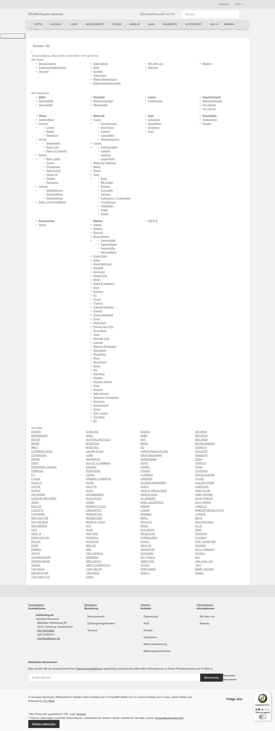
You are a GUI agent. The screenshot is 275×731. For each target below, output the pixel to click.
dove (96, 287)
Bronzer (105, 186)
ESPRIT (145, 467)
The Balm (99, 416)
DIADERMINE (148, 459)
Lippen (97, 143)
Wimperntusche (110, 139)
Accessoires (210, 119)
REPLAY (91, 545)
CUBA (89, 455)
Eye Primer (107, 127)
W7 (95, 420)
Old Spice (99, 373)
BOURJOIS (92, 443)
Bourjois (98, 232)
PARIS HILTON (40, 537)
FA (32, 474)
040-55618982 (46, 630)
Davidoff (98, 267)
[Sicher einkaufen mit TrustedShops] (150, 14)
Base (104, 178)
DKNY (96, 279)
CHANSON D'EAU (42, 451)
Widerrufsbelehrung (155, 644)
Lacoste (98, 342)
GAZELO (36, 482)
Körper (43, 154)
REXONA (200, 545)
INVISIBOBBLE (95, 494)
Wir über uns (207, 616)
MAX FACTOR (39, 518)
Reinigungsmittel (103, 100)
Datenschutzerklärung (89, 668)
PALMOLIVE (147, 533)
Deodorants (53, 143)
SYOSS (144, 565)
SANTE (35, 553)
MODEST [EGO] (95, 522)
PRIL (89, 549)
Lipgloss (106, 154)
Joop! (96, 334)
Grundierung (108, 202)
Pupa (96, 385)
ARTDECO (201, 435)
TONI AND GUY (40, 576)
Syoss (96, 409)
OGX (34, 529)
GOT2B (35, 486)
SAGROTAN (147, 549)
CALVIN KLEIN (94, 451)
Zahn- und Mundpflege (52, 202)
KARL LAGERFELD (151, 502)
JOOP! (35, 502)
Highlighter (107, 205)
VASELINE (92, 431)
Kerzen (207, 123)
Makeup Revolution (104, 346)
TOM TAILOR (94, 569)
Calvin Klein (100, 256)
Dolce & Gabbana (103, 283)
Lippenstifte (107, 158)
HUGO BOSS (94, 498)
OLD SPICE (147, 529)
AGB (146, 623)
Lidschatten (107, 135)
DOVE (144, 463)
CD (142, 447)
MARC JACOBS (204, 569)
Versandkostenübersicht (169, 717)
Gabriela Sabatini (103, 307)
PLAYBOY (201, 537)
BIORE (35, 443)
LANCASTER (93, 510)
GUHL (89, 490)
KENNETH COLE (96, 506)
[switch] (262, 717)
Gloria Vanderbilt (103, 314)
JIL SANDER (147, 498)
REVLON (145, 545)
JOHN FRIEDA (204, 498)
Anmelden (224, 4)
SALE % (153, 220)
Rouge (105, 213)
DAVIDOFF (201, 455)
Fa (95, 295)
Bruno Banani (101, 236)
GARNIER (146, 478)
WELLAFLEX (93, 561)
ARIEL (89, 435)
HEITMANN (38, 494)
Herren (43, 139)
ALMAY (199, 573)
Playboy (98, 377)
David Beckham (102, 263)
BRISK (144, 443)
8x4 (197, 557)
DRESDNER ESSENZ (44, 467)
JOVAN (90, 502)
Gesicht (43, 123)
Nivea (96, 365)
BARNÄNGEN (39, 435)
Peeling (50, 178)
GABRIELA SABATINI (98, 478)
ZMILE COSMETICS (98, 565)
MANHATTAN (94, 514)
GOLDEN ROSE (204, 482)
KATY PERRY (203, 502)
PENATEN (201, 533)
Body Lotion (53, 158)
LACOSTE (37, 510)
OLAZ (89, 529)
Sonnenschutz (54, 198)
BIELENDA (201, 439)
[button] (37, 604)
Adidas (97, 224)
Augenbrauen (109, 123)
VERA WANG (148, 569)
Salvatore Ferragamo (106, 397)
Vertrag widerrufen (44, 723)
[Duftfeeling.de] (28, 24)
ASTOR (35, 439)
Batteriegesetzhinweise (157, 651)
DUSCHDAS (93, 471)
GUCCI (144, 486)
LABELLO (201, 506)
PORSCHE (92, 541)
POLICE (36, 541)
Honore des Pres (103, 326)
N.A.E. (199, 525)
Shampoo (153, 127)
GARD (89, 576)
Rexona (98, 389)
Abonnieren (211, 677)
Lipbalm (105, 151)
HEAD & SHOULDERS (153, 490)
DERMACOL (93, 459)
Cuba (96, 259)
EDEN (198, 459)
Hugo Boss (99, 330)
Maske (50, 131)
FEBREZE (37, 471)
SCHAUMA (146, 553)
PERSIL (145, 541)
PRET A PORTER (205, 541)
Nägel (96, 166)
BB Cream (107, 182)
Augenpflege (46, 119)
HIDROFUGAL (149, 494)
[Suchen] (243, 14)
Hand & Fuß (53, 170)
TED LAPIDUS (94, 553)
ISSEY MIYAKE (204, 494)
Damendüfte (46, 100)
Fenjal (97, 299)
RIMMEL (36, 549)
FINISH (90, 474)
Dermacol (99, 271)
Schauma (99, 401)
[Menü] (269, 694)
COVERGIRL (39, 455)
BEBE (143, 435)
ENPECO (200, 463)
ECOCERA (201, 471)
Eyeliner (105, 131)
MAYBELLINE (94, 518)
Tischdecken (155, 100)
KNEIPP (145, 506)
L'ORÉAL (200, 514)
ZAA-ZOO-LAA (204, 561)
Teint (96, 174)
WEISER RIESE (40, 561)
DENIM (35, 459)
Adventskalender (212, 100)
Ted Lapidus (100, 413)
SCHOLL (200, 553)
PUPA (34, 545)
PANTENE (92, 533)
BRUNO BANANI (205, 443)
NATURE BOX (39, 522)
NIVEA (144, 525)
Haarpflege (154, 123)
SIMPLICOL (147, 561)
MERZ (144, 518)
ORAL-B (36, 533)
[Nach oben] (12, 36)
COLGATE (201, 451)
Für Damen (209, 104)
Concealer (107, 190)
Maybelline (99, 354)
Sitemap (204, 623)
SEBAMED (92, 557)
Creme (50, 127)
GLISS (90, 482)
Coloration (154, 119)
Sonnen (43, 186)
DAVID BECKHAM (151, 455)
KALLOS (36, 506)
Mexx (96, 358)
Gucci (96, 318)
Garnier (97, 311)
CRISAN (36, 431)
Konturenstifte (109, 147)
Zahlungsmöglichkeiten (101, 623)
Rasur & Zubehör (56, 151)
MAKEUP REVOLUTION (209, 510)
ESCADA (91, 467)
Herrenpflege (108, 252)
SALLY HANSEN (204, 549)
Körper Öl (52, 174)
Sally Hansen (101, 393)
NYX (88, 525)
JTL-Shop (49, 700)
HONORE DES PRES (43, 498)
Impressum (150, 637)
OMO (198, 529)
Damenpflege (109, 244)
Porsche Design (102, 381)
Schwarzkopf (101, 405)
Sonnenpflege (54, 194)
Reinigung (52, 135)
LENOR (144, 510)
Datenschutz (150, 616)
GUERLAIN (201, 486)
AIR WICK (201, 431)
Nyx (95, 369)
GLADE (199, 478)
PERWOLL (92, 537)
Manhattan (99, 350)
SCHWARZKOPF (41, 557)
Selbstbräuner (54, 190)
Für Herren (209, 108)
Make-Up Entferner (104, 162)
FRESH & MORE (205, 474)
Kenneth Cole (101, 338)
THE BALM (37, 569)
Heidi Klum (99, 322)
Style (151, 131)
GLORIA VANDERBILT (153, 482)
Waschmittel (100, 104)
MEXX (198, 518)
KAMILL (145, 573)
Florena (98, 303)
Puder (104, 209)
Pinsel (96, 170)
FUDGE (35, 478)
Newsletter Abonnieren (230, 677)
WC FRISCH (147, 557)
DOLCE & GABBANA (98, 463)
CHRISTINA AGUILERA (154, 451)
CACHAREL (93, 573)
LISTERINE (38, 514)
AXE (143, 439)
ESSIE (199, 467)
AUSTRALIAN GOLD (98, 439)
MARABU (146, 514)
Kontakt (147, 630)
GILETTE (91, 486)
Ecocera (98, 291)
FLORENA (146, 474)
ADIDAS (145, 431)
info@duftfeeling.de (48, 638)
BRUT (34, 447)
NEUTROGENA (204, 522)
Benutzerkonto (96, 616)
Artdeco (98, 228)
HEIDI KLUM (202, 490)
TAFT (198, 565)
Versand (92, 630)
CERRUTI (201, 447)
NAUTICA (146, 522)
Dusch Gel (52, 147)
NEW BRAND (39, 525)
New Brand (99, 362)
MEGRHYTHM (39, 573)
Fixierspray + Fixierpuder (115, 198)
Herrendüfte (46, 104)
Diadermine (100, 275)
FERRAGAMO (148, 537)
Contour (105, 194)
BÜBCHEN (92, 447)
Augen (97, 119)
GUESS (35, 490)
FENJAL (145, 471)
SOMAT (35, 565)
